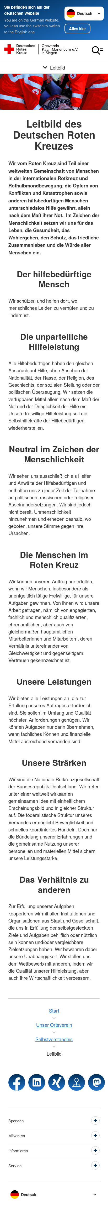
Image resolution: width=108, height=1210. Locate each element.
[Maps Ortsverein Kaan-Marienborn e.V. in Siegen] (76, 1082)
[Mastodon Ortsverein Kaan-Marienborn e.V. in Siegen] (96, 1082)
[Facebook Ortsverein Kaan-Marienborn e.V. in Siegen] (16, 1082)
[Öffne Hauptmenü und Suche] (97, 50)
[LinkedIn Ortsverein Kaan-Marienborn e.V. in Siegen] (36, 1082)
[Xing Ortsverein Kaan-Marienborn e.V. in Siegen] (56, 1082)
